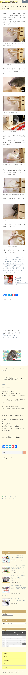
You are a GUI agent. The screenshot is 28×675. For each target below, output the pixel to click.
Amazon (18, 280)
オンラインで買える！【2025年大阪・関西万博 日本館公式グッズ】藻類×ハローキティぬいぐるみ (18, 567)
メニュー (25, 1)
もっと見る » (21, 561)
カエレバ (17, 284)
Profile (5, 657)
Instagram (6, 660)
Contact (6, 667)
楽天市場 (18, 277)
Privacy (6, 663)
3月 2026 (14, 632)
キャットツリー (18, 368)
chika (3, 384)
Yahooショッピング (22, 282)
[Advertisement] (14, 314)
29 (24, 644)
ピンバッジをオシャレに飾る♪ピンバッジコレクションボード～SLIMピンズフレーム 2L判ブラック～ (18, 577)
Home (5, 653)
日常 (6, 370)
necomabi (4, 368)
